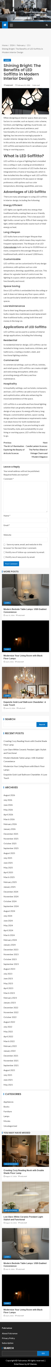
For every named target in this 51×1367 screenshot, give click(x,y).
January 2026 (10, 829)
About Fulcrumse (9, 1333)
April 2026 (8, 814)
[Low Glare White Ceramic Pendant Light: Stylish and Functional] (25, 1197)
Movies (7, 1121)
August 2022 (9, 1022)
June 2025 (8, 862)
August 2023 (9, 969)
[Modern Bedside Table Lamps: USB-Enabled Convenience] (25, 590)
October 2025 (10, 843)
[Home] (5, 25)
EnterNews (19, 1364)
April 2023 (8, 988)
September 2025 (11, 848)
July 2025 (8, 858)
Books (6, 1106)
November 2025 (11, 838)
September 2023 (11, 964)
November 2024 (11, 896)
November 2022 (11, 1012)
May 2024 (8, 925)
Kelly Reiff (9, 85)
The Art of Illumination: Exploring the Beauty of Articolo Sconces (14, 447)
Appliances (8, 1102)
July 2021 (8, 1075)
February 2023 (10, 998)
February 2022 (10, 1046)
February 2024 (10, 940)
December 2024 (11, 891)
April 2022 (8, 1036)
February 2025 (10, 882)
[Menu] (11, 25)
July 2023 (8, 973)
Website (7, 535)
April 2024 (8, 930)
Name (7, 515)
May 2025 (8, 867)
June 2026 (8, 805)
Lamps (7, 60)
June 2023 (8, 978)
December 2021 (11, 1055)
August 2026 (9, 795)
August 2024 (9, 911)
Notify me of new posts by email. (20, 557)
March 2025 (9, 877)
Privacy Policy (8, 1338)
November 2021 (11, 1060)
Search (10, 719)
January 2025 (10, 887)
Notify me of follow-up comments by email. (25, 552)
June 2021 (8, 1080)
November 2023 (11, 954)
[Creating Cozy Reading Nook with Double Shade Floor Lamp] (25, 1151)
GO (43, 1353)
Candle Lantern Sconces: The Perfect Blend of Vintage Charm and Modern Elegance (36, 449)
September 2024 (11, 906)
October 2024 (10, 901)
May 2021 (8, 1084)
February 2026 (10, 824)
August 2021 (9, 1070)
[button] (11, 25)
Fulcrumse (26, 9)
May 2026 (8, 809)
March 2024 (9, 935)
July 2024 (8, 916)
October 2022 (10, 1017)
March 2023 (9, 993)
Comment (9, 479)
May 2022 (8, 1031)
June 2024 (8, 920)
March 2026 (9, 819)
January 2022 (10, 1051)
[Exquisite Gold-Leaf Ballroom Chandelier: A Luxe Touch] (25, 683)
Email (7, 525)
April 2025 (8, 872)
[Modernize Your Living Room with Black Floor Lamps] (25, 636)
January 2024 (10, 944)
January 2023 (10, 1002)
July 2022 (8, 1026)
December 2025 (11, 834)
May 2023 (8, 983)
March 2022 (9, 1041)
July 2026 (8, 800)
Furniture (8, 1111)
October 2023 (10, 959)
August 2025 (9, 853)
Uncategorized (10, 1126)
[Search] (46, 25)
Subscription (7, 1343)
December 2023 (11, 949)
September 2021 (11, 1065)
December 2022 (11, 1007)
